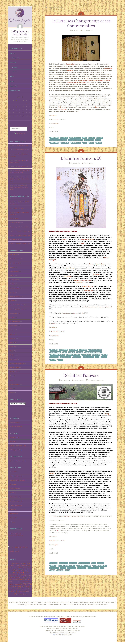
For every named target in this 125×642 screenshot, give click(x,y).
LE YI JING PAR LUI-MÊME (57, 119)
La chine (12, 317)
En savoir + (14, 86)
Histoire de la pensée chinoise (68, 313)
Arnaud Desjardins (14, 263)
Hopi (9, 577)
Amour (23, 563)
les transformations (16, 581)
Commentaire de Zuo (96, 264)
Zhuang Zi (52, 323)
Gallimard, (109, 307)
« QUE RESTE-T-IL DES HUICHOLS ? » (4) (20, 231)
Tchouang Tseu (75, 142)
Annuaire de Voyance (13, 551)
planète (24, 587)
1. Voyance (14, 563)
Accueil (12, 53)
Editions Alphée (54, 123)
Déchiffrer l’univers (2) (81, 158)
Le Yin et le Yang (14, 218)
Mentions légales (89, 616)
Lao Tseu (99, 137)
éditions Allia (81, 82)
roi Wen (81, 243)
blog (59, 634)
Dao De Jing (13, 441)
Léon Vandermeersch (73, 354)
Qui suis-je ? (16, 58)
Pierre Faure (13, 346)
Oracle (98, 140)
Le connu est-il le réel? (22, 145)
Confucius (63, 109)
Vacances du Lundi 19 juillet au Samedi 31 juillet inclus (19, 179)
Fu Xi (59, 107)
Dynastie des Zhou (95, 349)
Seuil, (83, 313)
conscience (16, 572)
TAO (27, 589)
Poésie (12, 351)
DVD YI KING (13, 292)
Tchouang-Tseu (72, 82)
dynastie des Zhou (87, 239)
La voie (22, 579)
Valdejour (12, 522)
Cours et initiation (14, 437)
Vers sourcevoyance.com (14, 533)
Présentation (13, 359)
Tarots (14, 72)
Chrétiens (12, 284)
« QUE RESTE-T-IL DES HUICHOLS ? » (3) (20, 235)
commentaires (67, 634)
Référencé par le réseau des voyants (69, 616)
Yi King (11, 392)
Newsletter (13, 338)
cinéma (29, 568)
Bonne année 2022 (23, 166)
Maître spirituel (26, 582)
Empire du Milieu (75, 137)
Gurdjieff (12, 300)
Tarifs (12, 76)
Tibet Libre (13, 509)
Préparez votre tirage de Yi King (18, 445)
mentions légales (72, 628)
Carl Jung (12, 267)
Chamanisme (13, 279)
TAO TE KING (64, 142)
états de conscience (15, 296)
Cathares (12, 275)
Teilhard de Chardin (15, 384)
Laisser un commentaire (96, 380)
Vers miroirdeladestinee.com (15, 535)
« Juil (9, 123)
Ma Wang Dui (69, 64)
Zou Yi (61, 359)
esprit (25, 572)
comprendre (22, 570)
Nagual (20, 584)
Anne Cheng (70, 268)
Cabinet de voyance (15, 422)
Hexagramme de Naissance (17, 305)
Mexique (12, 334)
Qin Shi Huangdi (66, 357)
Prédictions (13, 355)
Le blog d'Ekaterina (15, 488)
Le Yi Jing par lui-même (75, 140)
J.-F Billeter (78, 80)
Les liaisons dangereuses (16, 222)
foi (28, 572)
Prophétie (11, 589)
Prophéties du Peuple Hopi (17, 363)
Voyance (13, 62)
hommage (27, 575)
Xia (58, 530)
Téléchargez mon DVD (15, 450)
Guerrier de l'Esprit (16, 575)
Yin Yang (21, 594)
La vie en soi (13, 484)
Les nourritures (14, 325)
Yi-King (14, 67)
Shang (64, 239)
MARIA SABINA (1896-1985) (22, 150)
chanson (19, 567)
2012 (19, 563)
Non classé (13, 342)
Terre (10, 591)
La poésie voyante (16, 579)
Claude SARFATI (87, 30)
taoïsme (70, 70)
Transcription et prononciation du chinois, (97, 80)
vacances (22, 591)
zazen (25, 594)
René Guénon (13, 371)
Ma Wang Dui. (88, 290)
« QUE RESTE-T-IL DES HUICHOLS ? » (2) (20, 243)
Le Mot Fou (13, 492)
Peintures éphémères (15, 497)
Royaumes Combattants (82, 280)
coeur (15, 569)
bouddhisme (18, 565)
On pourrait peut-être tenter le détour (20, 227)
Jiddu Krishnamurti (14, 313)
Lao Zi (88, 78)
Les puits (12, 330)
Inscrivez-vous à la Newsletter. (17, 461)
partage (19, 587)
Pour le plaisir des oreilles (16, 501)
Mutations (96, 354)
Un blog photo (13, 518)
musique (15, 584)
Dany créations (14, 472)
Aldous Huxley (13, 254)
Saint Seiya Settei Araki (16, 505)
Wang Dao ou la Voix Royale (75, 516)
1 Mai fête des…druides (16, 239)
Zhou (96, 107)
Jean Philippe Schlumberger (17, 309)
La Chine (23, 577)
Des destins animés (15, 288)
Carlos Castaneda (14, 271)
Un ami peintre (14, 513)
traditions (15, 591)
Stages (11, 376)
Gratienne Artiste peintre (16, 476)
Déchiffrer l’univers (81, 375)
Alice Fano (54, 349)
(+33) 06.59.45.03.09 (16, 48)
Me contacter (15, 90)
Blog (12, 81)
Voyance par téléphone (16, 426)
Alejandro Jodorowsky (15, 259)
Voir (11, 388)
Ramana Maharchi (14, 367)
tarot (29, 589)
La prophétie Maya (15, 321)
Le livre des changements (58, 140)
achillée (52, 473)
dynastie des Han (87, 286)
